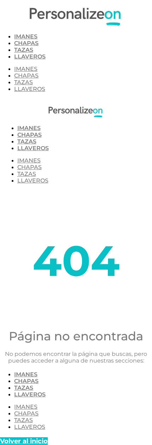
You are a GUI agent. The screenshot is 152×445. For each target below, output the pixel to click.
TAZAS (23, 50)
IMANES (25, 36)
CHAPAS (26, 43)
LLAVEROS (30, 56)
